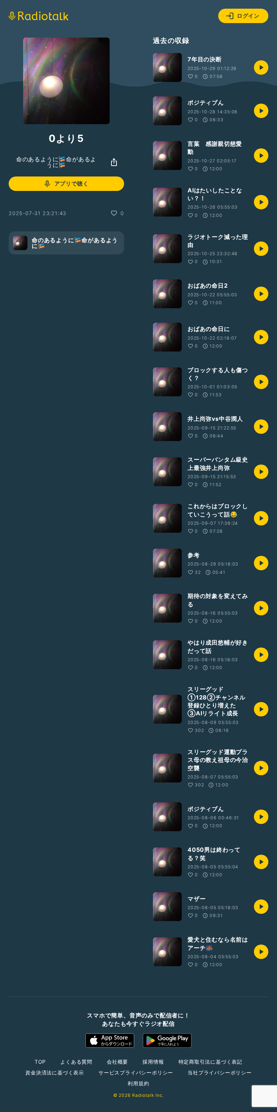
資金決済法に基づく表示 (54, 1072)
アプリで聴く (71, 183)
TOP (40, 1062)
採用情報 (153, 1062)
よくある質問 (76, 1062)
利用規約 (138, 1083)
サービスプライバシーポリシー (135, 1072)
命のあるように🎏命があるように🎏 (56, 162)
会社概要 (117, 1062)
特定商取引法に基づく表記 (211, 1062)
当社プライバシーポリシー (220, 1072)
